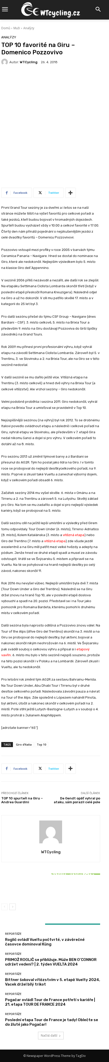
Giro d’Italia (24, 744)
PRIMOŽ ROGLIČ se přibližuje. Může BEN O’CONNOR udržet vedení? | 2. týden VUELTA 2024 (51, 962)
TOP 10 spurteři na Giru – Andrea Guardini (22, 800)
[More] (70, 193)
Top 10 (41, 744)
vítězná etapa (73, 535)
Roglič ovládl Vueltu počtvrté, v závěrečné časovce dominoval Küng (45, 941)
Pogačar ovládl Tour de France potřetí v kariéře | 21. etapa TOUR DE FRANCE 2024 (50, 1002)
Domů (5, 28)
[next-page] (12, 907)
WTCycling (29, 62)
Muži (16, 28)
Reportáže (50, 868)
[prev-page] (4, 907)
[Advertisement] (54, 129)
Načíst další (49, 1035)
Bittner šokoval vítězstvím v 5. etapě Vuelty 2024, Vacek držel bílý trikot (50, 888)
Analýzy (28, 28)
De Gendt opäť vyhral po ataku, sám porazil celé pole (77, 800)
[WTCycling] (5, 62)
